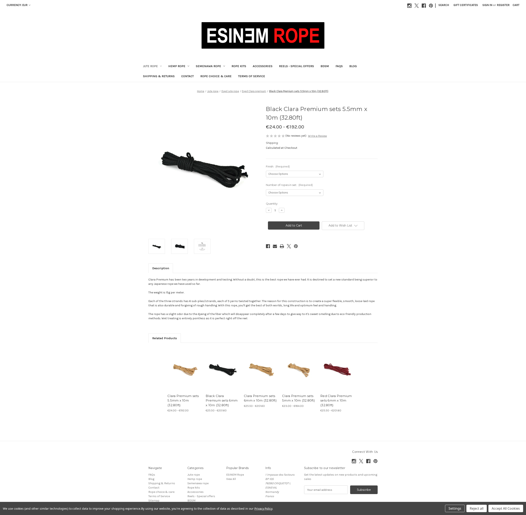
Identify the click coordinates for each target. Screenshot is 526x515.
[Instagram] (409, 5)
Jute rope (150, 66)
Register (503, 5)
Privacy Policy (263, 508)
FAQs (339, 66)
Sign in (487, 5)
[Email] (275, 246)
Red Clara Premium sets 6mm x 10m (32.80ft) (336, 400)
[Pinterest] (431, 5)
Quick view (181, 365)
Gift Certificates (465, 5)
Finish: (278, 166)
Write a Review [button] (317, 136)
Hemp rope (176, 66)
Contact (187, 76)
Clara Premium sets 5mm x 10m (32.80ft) (298, 398)
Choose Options (184, 373)
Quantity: (272, 203)
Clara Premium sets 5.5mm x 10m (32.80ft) (183, 400)
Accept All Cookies (506, 508)
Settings (455, 508)
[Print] (282, 246)
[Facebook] (424, 5)
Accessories (262, 66)
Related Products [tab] (164, 338)
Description (160, 268)
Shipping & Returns (159, 76)
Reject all (476, 508)
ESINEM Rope (235, 474)
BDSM (325, 66)
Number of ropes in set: (289, 185)
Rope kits (239, 66)
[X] (416, 5)
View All (231, 479)
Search (443, 5)
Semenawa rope (208, 66)
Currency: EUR (17, 5)
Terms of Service (251, 76)
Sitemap (153, 500)
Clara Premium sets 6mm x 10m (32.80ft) (260, 398)
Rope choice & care (216, 76)
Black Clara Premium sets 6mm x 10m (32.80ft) (222, 400)
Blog (353, 66)
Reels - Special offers (296, 66)
